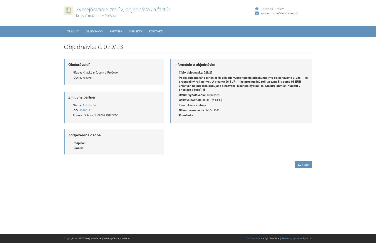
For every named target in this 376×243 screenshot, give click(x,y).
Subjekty (136, 31)
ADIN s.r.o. (90, 105)
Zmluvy (73, 31)
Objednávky (94, 31)
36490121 (85, 110)
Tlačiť (305, 165)
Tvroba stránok (254, 238)
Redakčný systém (291, 238)
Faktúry (116, 31)
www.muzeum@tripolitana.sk (279, 13)
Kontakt (156, 31)
